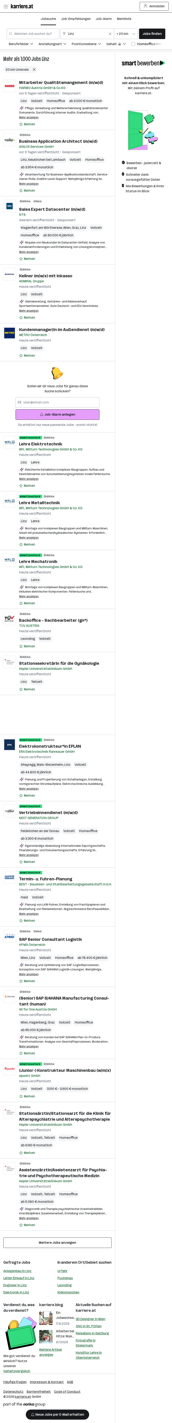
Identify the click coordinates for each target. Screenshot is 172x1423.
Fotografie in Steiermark (85, 1342)
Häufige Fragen (15, 1382)
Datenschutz (13, 1392)
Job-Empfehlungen (76, 19)
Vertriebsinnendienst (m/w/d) (48, 812)
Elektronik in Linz (16, 1292)
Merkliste (124, 19)
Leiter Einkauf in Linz (18, 1278)
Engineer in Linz (15, 1285)
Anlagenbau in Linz (17, 1271)
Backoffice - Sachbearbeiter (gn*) (53, 620)
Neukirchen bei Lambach (46, 160)
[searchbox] (57, 402)
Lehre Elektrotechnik (40, 443)
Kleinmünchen (68, 1292)
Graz (76, 228)
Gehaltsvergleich (16, 1371)
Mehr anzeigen (29, 117)
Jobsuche (48, 19)
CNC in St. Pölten (89, 1326)
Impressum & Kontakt (47, 1382)
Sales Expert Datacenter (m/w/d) (52, 209)
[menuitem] (24, 44)
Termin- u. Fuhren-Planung (45, 878)
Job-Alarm (104, 19)
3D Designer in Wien (90, 1319)
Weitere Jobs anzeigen (57, 1243)
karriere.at (86, 1310)
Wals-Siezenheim (50, 765)
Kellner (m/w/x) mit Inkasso (45, 275)
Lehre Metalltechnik (39, 502)
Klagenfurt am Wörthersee (42, 228)
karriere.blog (51, 1305)
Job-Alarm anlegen (59, 414)
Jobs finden (152, 34)
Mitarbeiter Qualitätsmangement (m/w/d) (61, 82)
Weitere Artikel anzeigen (50, 1352)
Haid (24, 897)
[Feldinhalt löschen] (110, 34)
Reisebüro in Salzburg (92, 1333)
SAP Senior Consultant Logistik (50, 939)
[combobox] (33, 34)
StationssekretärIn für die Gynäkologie (59, 663)
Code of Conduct (67, 1392)
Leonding (28, 639)
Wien (67, 228)
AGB (70, 1382)
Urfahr (62, 1271)
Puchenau (65, 1278)
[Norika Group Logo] (24, 1405)
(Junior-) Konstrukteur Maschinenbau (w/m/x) (65, 1070)
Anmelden (157, 6)
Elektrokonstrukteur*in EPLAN (50, 746)
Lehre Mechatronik (38, 561)
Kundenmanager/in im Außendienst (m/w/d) (61, 329)
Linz (45, 58)
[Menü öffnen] (5, 6)
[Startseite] (23, 6)
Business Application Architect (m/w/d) (58, 141)
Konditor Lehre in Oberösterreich (89, 1355)
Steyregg (29, 765)
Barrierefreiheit (39, 1392)
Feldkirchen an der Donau (40, 831)
